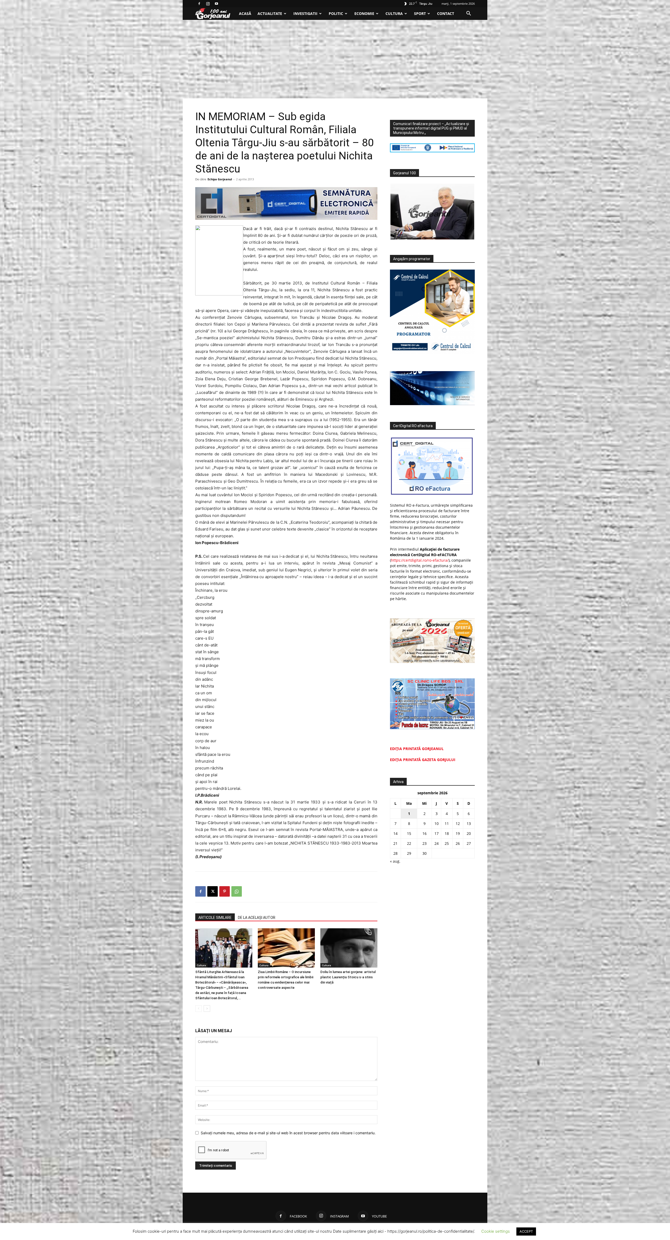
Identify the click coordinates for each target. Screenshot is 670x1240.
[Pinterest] (224, 891)
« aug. (395, 861)
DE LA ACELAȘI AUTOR (256, 917)
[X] (212, 891)
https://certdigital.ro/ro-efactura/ (420, 560)
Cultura (394, 13)
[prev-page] (198, 1008)
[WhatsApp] (236, 891)
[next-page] (207, 1008)
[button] (468, 14)
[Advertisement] (335, 59)
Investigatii (305, 13)
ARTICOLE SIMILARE (215, 917)
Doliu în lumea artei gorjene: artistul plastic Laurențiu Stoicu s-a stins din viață (348, 977)
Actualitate (270, 13)
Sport (420, 13)
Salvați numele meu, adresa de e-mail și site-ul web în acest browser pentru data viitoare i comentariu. (288, 1133)
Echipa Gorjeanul (220, 179)
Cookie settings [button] (495, 1231)
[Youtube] (216, 3)
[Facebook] (199, 3)
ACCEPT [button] (526, 1231)
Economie (364, 13)
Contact (445, 13)
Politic (336, 13)
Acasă (245, 13)
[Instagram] (208, 3)
